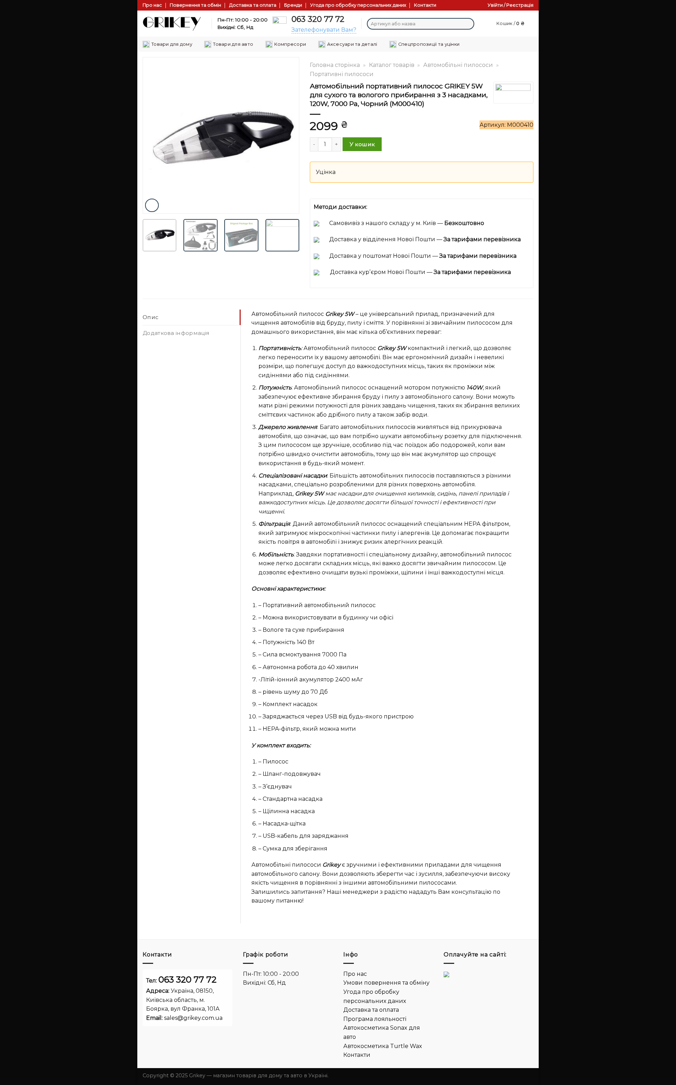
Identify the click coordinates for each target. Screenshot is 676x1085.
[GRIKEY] (513, 92)
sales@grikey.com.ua (193, 1018)
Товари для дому (171, 44)
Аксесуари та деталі (352, 44)
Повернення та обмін (195, 5)
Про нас (152, 5)
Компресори (290, 44)
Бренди (293, 5)
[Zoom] (152, 205)
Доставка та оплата (252, 5)
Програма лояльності (374, 1019)
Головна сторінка (335, 65)
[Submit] (468, 24)
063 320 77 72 (318, 19)
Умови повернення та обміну (386, 982)
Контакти (425, 5)
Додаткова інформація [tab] (176, 333)
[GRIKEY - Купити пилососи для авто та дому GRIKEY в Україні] (172, 23)
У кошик (362, 144)
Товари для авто (233, 44)
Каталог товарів (391, 65)
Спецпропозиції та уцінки (428, 44)
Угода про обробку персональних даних (358, 5)
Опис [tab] (150, 317)
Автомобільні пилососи (458, 65)
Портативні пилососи (342, 74)
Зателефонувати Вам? (324, 29)
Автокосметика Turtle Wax (382, 1046)
